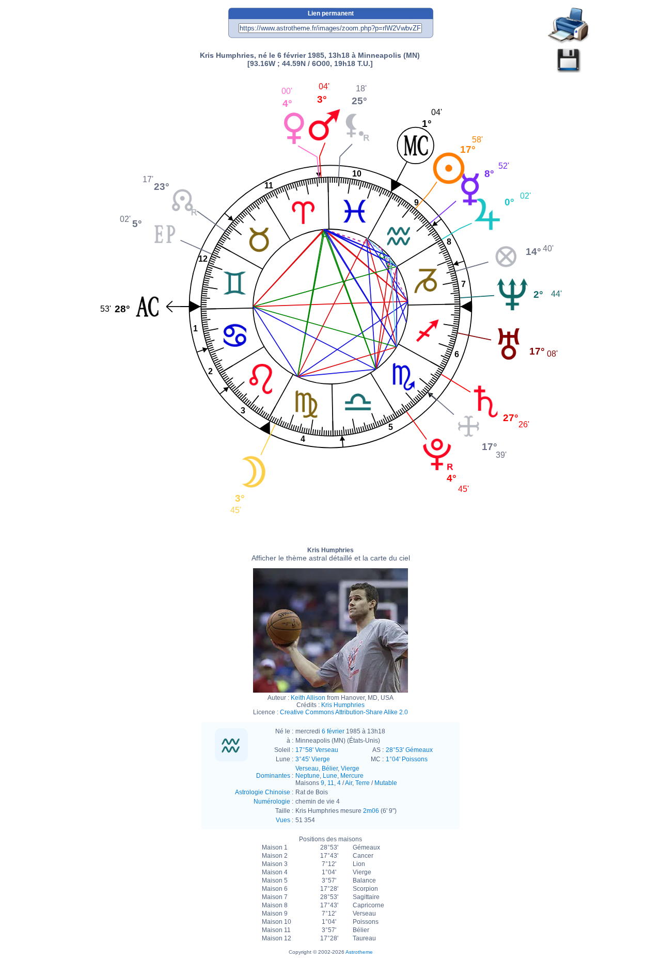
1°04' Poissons (407, 759)
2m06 (371, 810)
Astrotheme (359, 952)
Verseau (307, 768)
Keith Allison (308, 697)
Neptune (307, 775)
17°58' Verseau (316, 750)
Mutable (385, 783)
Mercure (352, 775)
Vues (283, 820)
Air (348, 783)
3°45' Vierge (312, 759)
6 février (333, 731)
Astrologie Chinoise (262, 792)
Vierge (350, 768)
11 (330, 783)
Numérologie (272, 801)
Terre (362, 783)
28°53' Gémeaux (409, 750)
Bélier (330, 768)
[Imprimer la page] (568, 26)
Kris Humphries (330, 554)
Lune (330, 775)
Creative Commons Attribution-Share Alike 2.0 (344, 712)
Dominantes (273, 775)
